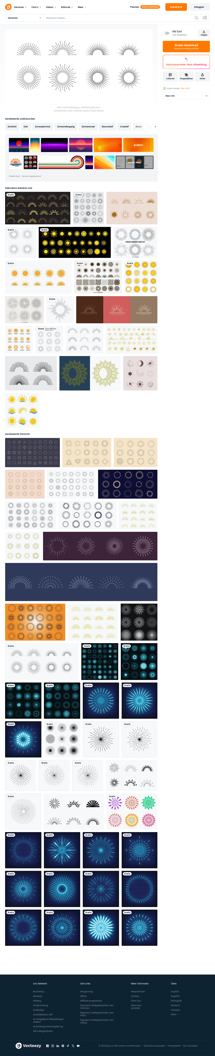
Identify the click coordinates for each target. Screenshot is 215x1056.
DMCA (83, 996)
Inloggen (199, 6)
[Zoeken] (196, 18)
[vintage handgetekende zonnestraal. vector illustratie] (60, 309)
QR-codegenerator (43, 1030)
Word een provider (136, 1006)
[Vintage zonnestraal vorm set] (135, 242)
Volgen (204, 35)
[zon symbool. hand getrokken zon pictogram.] (131, 339)
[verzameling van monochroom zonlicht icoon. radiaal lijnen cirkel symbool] (62, 739)
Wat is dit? (185, 88)
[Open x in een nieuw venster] (73, 1045)
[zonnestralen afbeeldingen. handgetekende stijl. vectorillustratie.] (116, 309)
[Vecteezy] (8, 7)
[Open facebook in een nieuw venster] (47, 1045)
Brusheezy (38, 991)
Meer (80, 7)
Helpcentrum (138, 991)
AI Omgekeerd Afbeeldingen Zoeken (48, 1020)
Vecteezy (37, 996)
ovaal (139, 126)
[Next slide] (153, 126)
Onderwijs (38, 1009)
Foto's (35, 7)
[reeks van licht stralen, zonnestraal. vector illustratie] (30, 515)
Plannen (134, 6)
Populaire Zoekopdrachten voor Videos (97, 1021)
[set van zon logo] (22, 410)
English (175, 991)
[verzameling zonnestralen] (31, 373)
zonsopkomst (42, 126)
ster (26, 126)
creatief (124, 126)
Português (176, 1000)
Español (175, 996)
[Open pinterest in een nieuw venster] (63, 1045)
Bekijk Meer (134, 162)
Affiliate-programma (91, 1000)
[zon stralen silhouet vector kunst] (131, 775)
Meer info (170, 95)
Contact (135, 996)
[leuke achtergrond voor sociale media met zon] (131, 208)
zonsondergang (66, 126)
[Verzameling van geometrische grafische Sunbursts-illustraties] (88, 208)
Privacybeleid (174, 1045)
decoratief (107, 126)
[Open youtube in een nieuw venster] (78, 1045)
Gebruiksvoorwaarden (154, 1045)
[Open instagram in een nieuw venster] (52, 1045)
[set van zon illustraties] (140, 277)
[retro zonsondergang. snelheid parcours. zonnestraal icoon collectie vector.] (42, 661)
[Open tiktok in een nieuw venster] (68, 1045)
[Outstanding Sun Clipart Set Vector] (90, 373)
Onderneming (40, 1005)
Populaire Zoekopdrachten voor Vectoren (97, 1006)
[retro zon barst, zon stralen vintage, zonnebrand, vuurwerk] (101, 739)
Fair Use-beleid (190, 1045)
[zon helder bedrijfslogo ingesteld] (19, 339)
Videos (49, 7)
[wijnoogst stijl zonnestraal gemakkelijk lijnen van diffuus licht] (32, 452)
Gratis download (186, 46)
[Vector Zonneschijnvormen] (98, 277)
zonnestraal (88, 126)
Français (175, 1009)
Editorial (65, 7)
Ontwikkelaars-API (43, 1014)
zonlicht (12, 126)
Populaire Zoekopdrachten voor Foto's (97, 1014)
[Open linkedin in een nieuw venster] (57, 1045)
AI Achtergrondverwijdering (48, 1026)
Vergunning (86, 991)
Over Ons (136, 1000)
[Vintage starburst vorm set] (24, 309)
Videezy (37, 1000)
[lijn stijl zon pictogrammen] (20, 242)
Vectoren (19, 7)
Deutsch (175, 1005)
